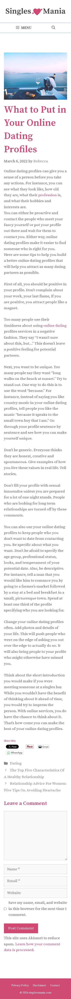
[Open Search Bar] (53, 28)
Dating (15, 763)
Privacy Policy (20, 985)
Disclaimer (39, 985)
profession (47, 195)
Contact (55, 985)
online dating (54, 325)
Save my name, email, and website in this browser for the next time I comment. (37, 908)
